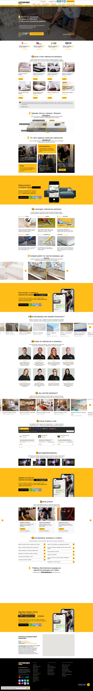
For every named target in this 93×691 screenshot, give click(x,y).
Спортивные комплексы (66, 670)
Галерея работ (35, 670)
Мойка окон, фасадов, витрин (66, 674)
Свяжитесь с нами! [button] (82, 684)
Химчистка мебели (44, 522)
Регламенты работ (36, 674)
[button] (70, 1)
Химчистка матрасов (50, 670)
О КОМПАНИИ (53, 4)
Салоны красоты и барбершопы (67, 671)
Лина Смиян (24, 435)
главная (35, 662)
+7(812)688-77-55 (52, 1)
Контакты (34, 681)
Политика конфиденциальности (23, 667)
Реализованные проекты (37, 666)
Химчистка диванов (50, 666)
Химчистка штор (63, 522)
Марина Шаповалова (44, 435)
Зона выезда (35, 675)
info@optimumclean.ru (68, 34)
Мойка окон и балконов (51, 673)
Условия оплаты (35, 667)
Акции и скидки (35, 671)
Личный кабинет (35, 678)
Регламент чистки (24, 106)
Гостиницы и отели (65, 667)
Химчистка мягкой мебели (51, 667)
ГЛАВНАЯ (34, 4)
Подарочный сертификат (37, 673)
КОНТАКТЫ (73, 4)
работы (63, 4)
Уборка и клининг (25, 522)
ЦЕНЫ (59, 4)
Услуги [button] (38, 4)
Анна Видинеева (63, 435)
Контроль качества (36, 677)
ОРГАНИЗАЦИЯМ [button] (45, 4)
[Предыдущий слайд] (26, 271)
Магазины (63, 673)
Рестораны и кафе (65, 666)
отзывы (68, 4)
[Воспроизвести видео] (24, 462)
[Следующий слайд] (67, 271)
